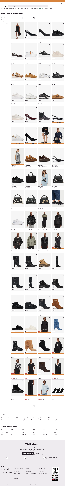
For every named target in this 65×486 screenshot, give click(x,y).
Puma (12, 429)
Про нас (27, 468)
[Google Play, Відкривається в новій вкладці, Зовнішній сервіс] (55, 475)
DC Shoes (23, 432)
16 (41, 405)
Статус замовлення (17, 471)
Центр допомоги (16, 478)
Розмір (20, 17)
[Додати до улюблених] (23, 23)
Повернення (16, 469)
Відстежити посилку (17, 473)
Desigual (55, 434)
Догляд (40, 469)
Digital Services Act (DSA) (43, 473)
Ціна (27, 17)
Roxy (44, 429)
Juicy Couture (35, 432)
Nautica (34, 429)
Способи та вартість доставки (18, 468)
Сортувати (13, 17)
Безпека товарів (41, 471)
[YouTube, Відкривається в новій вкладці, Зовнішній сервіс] (5, 469)
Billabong (44, 432)
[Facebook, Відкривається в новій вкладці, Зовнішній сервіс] (7, 469)
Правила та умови (32, 474)
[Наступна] (62, 1)
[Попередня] (2, 1)
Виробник (31, 17)
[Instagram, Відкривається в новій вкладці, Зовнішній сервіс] (2, 469)
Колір (24, 17)
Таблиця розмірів (42, 468)
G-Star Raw (45, 434)
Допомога (62, 3)
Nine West (55, 429)
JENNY (2, 429)
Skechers (55, 432)
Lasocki (23, 429)
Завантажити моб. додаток (56, 3)
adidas (12, 432)
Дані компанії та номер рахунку (31, 469)
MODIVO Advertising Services (32, 473)
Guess (2, 434)
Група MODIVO (32, 471)
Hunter (12, 434)
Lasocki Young (24, 434)
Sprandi (34, 434)
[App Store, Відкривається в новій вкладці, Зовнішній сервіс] (55, 478)
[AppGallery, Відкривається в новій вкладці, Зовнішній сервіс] (55, 480)
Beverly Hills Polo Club (4, 432)
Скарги (15, 476)
